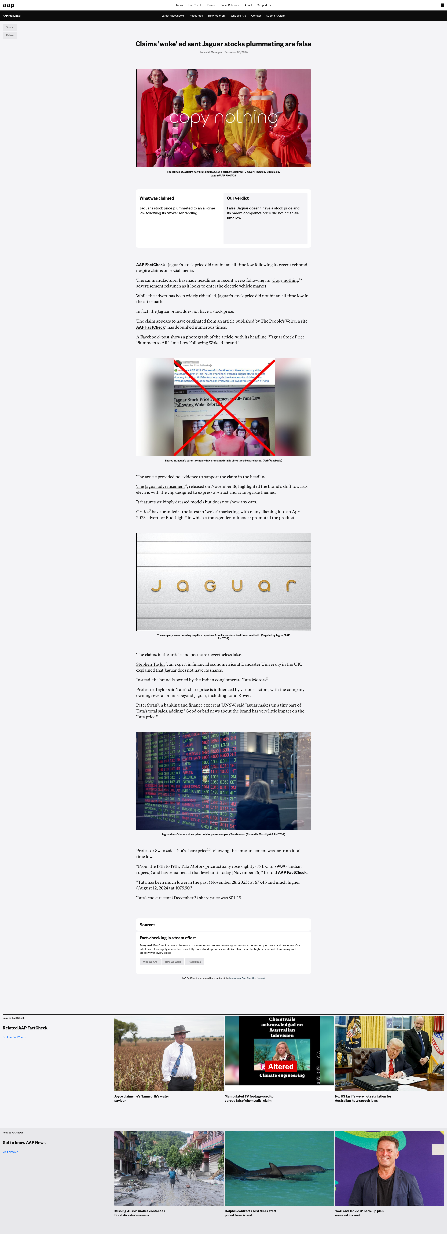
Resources (196, 15)
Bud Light (175, 518)
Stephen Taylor (150, 664)
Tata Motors (254, 680)
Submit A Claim (275, 15)
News (179, 5)
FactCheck (195, 5)
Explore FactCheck (14, 1037)
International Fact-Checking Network (247, 978)
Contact (256, 15)
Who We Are (238, 15)
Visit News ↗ (10, 1152)
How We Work (216, 15)
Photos (211, 5)
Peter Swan (146, 705)
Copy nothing (285, 280)
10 (209, 849)
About (248, 5)
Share (9, 27)
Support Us (264, 5)
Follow (10, 35)
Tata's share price (190, 851)
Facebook (149, 337)
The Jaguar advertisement (160, 486)
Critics (142, 512)
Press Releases (230, 5)
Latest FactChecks (173, 15)
